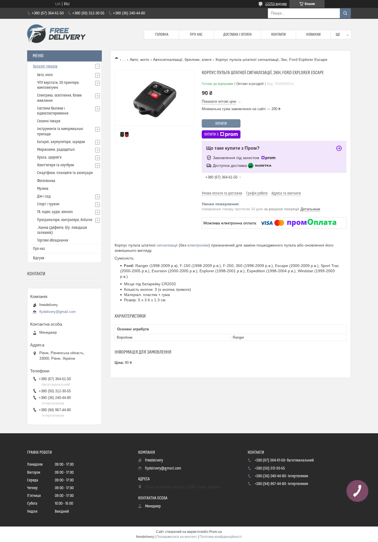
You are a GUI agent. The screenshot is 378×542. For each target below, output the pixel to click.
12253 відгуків (276, 4)
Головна (161, 34)
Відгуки (38, 258)
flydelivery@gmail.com (57, 312)
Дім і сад (44, 196)
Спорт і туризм (48, 204)
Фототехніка (46, 181)
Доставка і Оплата (237, 34)
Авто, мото (139, 59)
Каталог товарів (45, 66)
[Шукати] (345, 13)
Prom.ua (215, 532)
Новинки (313, 34)
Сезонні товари (48, 121)
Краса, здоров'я (49, 157)
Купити (221, 123)
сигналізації (167, 245)
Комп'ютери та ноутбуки (55, 165)
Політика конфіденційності (221, 537)
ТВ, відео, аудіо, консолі (55, 212)
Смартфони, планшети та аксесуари (65, 173)
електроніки (198, 245)
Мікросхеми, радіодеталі (56, 149)
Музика (42, 188)
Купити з (211, 134)
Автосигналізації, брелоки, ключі (182, 59)
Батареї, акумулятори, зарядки (61, 142)
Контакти (278, 34)
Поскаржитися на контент (176, 537)
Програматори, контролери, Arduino (64, 220)
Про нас (196, 34)
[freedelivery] (56, 34)
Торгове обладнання (52, 240)
